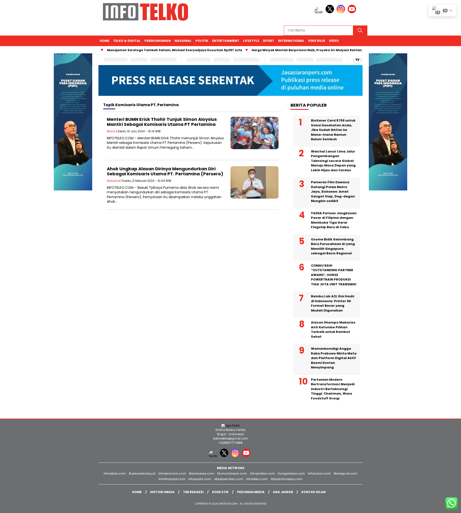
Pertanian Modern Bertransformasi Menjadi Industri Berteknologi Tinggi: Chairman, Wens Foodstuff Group (333, 389)
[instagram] (342, 12)
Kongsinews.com (291, 473)
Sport (268, 40)
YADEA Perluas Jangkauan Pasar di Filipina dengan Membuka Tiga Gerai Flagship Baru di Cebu (334, 220)
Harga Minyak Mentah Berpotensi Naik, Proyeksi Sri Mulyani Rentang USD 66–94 (307, 50)
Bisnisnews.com (201, 473)
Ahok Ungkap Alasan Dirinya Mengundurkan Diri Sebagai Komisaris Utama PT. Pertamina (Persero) (165, 171)
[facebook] (320, 12)
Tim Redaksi (193, 492)
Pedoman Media (251, 492)
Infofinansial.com (172, 479)
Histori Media (162, 492)
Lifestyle (251, 40)
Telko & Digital (127, 40)
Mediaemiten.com (228, 479)
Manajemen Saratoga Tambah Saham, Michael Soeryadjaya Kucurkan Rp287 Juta (164, 50)
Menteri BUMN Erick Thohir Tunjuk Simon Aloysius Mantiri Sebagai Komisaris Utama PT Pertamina (162, 122)
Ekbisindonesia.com (286, 479)
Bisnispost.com (346, 473)
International (291, 40)
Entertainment (225, 40)
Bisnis (111, 131)
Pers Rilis (316, 40)
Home (104, 40)
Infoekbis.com (115, 473)
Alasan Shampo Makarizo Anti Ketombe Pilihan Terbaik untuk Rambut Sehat (333, 329)
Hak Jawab (283, 492)
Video (334, 40)
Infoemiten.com (262, 473)
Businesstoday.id (142, 473)
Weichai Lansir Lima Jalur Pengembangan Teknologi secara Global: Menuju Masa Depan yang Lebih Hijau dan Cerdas (333, 160)
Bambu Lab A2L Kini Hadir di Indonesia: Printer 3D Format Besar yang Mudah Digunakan (333, 303)
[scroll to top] (443, 505)
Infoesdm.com (199, 479)
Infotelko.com (257, 479)
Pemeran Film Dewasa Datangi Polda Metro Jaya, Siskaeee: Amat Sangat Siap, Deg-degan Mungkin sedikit (333, 191)
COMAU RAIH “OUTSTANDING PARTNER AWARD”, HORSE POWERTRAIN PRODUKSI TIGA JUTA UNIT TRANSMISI (333, 275)
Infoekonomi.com (172, 473)
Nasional (183, 40)
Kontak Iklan (313, 492)
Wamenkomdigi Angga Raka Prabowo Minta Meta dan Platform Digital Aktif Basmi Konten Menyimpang (334, 358)
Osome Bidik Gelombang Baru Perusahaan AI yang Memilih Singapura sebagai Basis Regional (333, 246)
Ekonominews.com (232, 473)
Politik (201, 40)
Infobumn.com (319, 473)
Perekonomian (158, 40)
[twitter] (331, 12)
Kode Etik (220, 492)
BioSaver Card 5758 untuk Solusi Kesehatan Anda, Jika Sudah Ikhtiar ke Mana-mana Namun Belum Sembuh (333, 129)
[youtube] (353, 12)
